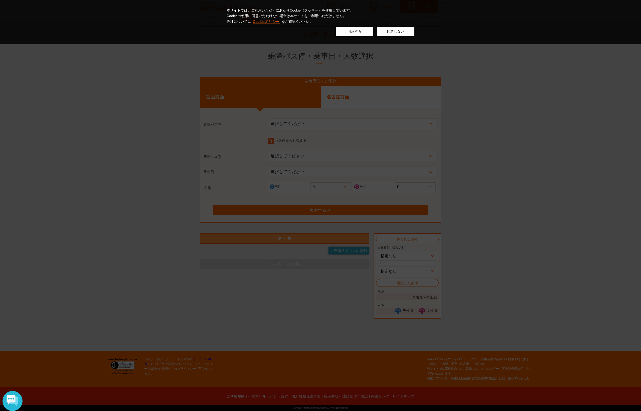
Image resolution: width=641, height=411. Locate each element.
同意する (355, 31)
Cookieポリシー (266, 22)
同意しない (395, 31)
